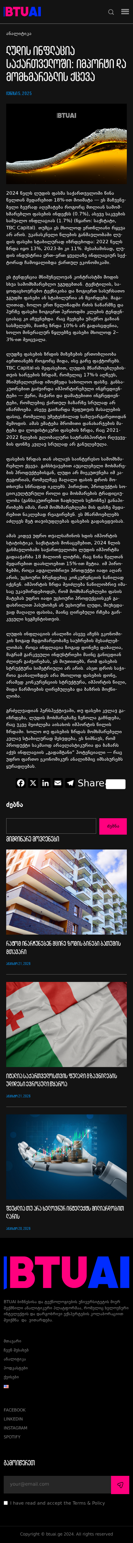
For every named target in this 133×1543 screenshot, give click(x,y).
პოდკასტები (16, 1368)
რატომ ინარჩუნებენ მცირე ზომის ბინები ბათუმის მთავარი (63, 947)
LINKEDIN (13, 1419)
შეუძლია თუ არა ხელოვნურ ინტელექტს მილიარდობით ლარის (65, 1212)
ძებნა (14, 805)
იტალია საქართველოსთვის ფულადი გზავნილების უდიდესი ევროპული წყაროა (61, 1079)
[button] (125, 12)
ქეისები (11, 1377)
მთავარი (12, 1341)
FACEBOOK (15, 1410)
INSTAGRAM (15, 1428)
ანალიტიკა (19, 33)
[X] (33, 784)
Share (91, 784)
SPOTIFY (12, 1437)
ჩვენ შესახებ (16, 1350)
